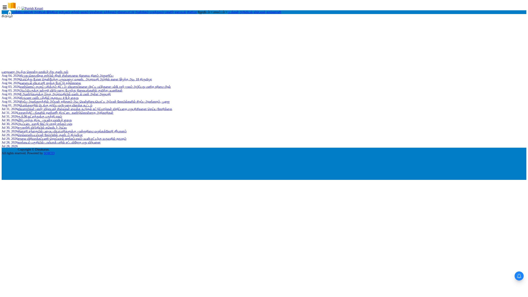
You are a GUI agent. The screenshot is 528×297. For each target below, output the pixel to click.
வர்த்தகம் (110, 12)
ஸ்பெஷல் (260, 12)
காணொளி (273, 12)
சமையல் (180, 12)
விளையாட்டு (125, 12)
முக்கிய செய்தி (22, 12)
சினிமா (192, 12)
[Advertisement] (264, 43)
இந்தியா (52, 12)
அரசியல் (40, 12)
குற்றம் (75, 12)
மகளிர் (169, 12)
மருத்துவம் (157, 12)
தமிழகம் (64, 12)
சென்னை (96, 12)
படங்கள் (233, 12)
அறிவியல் (246, 12)
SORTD (49, 153)
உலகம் (84, 12)
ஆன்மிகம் (142, 12)
